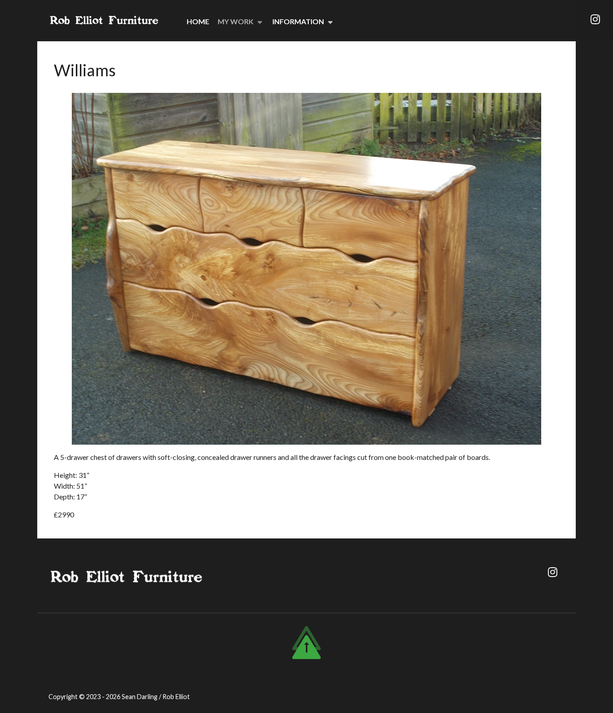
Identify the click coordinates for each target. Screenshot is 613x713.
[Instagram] (595, 19)
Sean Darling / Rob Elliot (156, 696)
